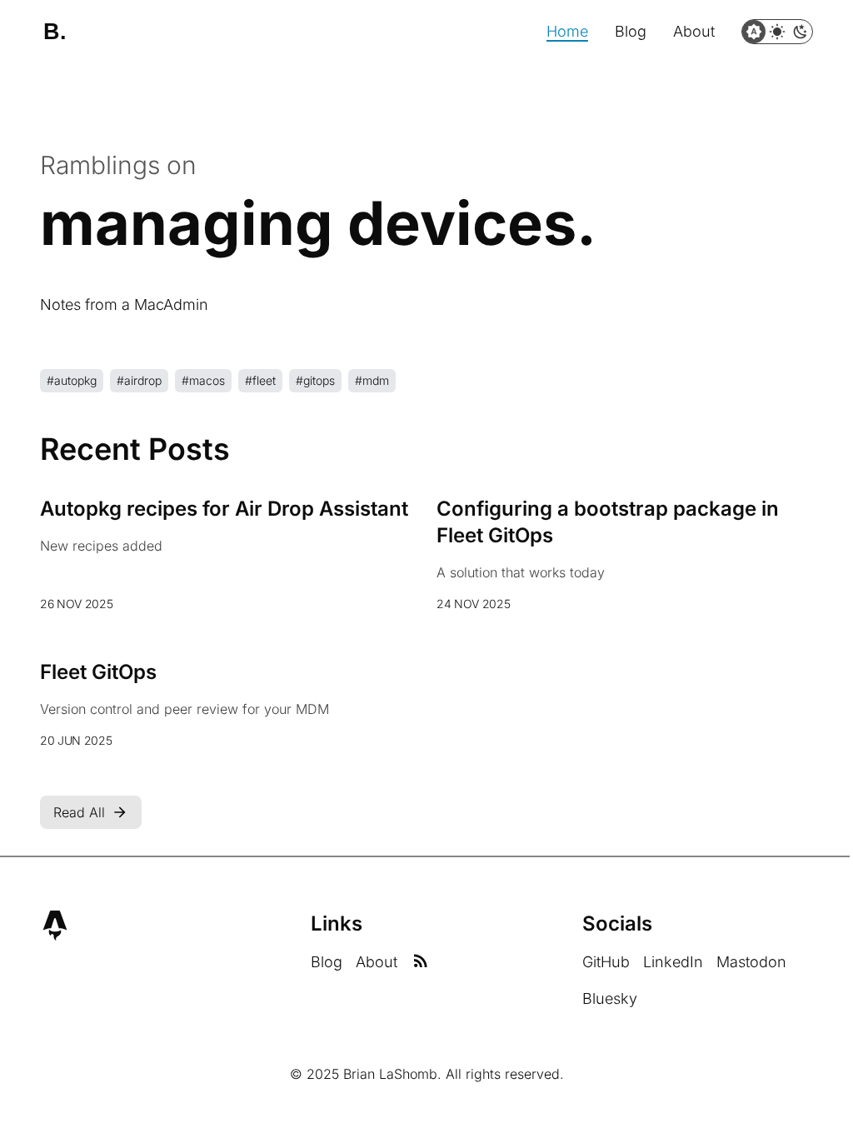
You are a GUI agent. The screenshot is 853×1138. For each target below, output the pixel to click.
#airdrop (139, 380)
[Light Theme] (777, 31)
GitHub (606, 962)
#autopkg (72, 380)
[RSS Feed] (421, 962)
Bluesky (609, 998)
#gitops (315, 380)
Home (567, 31)
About (694, 31)
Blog (630, 31)
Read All (79, 812)
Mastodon (751, 962)
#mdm (372, 380)
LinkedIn (673, 962)
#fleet (260, 380)
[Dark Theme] (800, 31)
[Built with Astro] (55, 926)
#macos (203, 380)
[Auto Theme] (754, 31)
